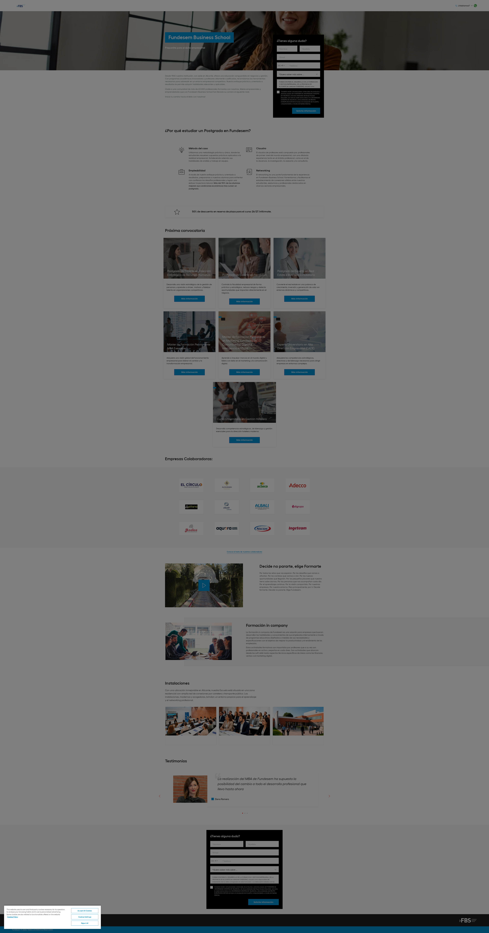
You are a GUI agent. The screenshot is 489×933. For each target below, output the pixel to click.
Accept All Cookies (85, 911)
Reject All (84, 923)
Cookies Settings (84, 917)
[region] (52, 917)
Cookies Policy (12, 917)
